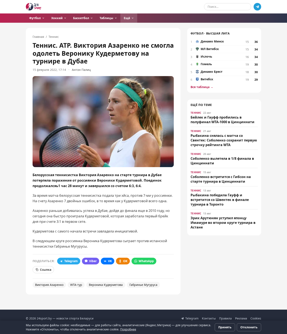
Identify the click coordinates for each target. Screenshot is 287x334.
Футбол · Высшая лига (210, 33)
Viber (93, 261)
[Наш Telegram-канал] (257, 7)
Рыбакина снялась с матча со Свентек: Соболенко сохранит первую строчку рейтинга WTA (224, 140)
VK (110, 261)
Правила (225, 318)
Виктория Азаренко (49, 285)
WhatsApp (146, 261)
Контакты (209, 318)
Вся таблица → (202, 87)
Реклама (241, 318)
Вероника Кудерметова (106, 285)
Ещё (127, 18)
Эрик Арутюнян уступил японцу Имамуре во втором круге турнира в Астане (223, 223)
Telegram (71, 261)
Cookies (255, 318)
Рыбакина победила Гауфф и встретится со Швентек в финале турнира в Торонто (220, 200)
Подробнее (128, 329)
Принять (225, 327)
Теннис (54, 37)
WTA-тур (76, 285)
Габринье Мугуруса (143, 285)
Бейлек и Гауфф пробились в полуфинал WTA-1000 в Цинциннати (222, 119)
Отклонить (249, 327)
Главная (38, 37)
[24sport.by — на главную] (33, 6)
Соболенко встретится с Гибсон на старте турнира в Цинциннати (221, 179)
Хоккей (57, 18)
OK (125, 261)
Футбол (35, 18)
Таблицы (106, 18)
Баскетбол (81, 18)
